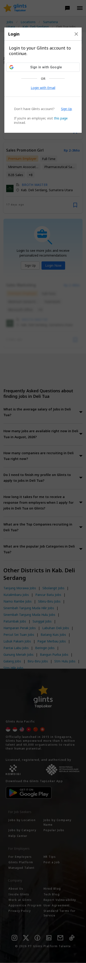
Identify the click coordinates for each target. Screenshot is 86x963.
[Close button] (76, 33)
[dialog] (43, 80)
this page (61, 118)
